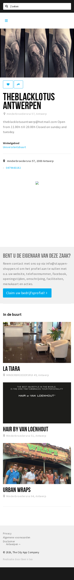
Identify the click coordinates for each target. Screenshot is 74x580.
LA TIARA (11, 368)
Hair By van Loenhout (25, 429)
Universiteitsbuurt (14, 147)
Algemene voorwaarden (16, 537)
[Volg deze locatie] (8, 84)
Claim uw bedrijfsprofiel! (26, 293)
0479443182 (13, 167)
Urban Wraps (17, 489)
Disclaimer (9, 541)
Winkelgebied (11, 143)
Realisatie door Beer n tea (18, 559)
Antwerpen (12, 544)
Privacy (7, 533)
